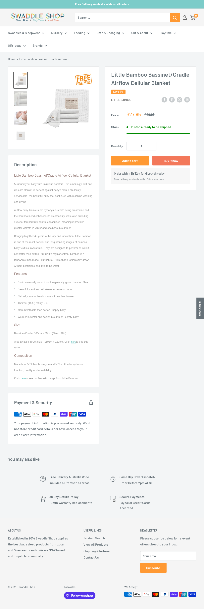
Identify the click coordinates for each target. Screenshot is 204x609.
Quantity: (117, 146)
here (73, 341)
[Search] (175, 17)
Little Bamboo (121, 100)
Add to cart (130, 160)
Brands (38, 45)
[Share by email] (187, 99)
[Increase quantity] (152, 146)
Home (11, 59)
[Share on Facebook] (164, 99)
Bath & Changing (108, 33)
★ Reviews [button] (200, 308)
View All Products (95, 544)
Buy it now (171, 160)
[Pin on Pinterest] (172, 99)
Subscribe (153, 568)
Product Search (94, 538)
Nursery (57, 33)
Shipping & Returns (97, 551)
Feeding (79, 33)
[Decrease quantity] (131, 146)
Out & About (139, 33)
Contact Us (91, 557)
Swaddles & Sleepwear (24, 33)
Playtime (166, 33)
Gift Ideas (14, 45)
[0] (192, 17)
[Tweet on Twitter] (179, 99)
